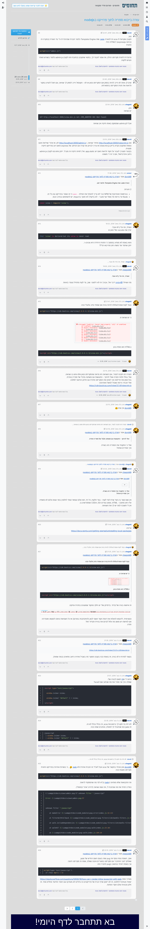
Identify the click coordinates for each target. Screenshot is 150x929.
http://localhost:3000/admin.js (72, 143)
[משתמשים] (147, 17)
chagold (128, 104)
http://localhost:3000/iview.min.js (113, 143)
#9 (39, 79)
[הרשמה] (3, 7)
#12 (39, 173)
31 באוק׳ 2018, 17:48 (115, 173)
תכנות (134, 25)
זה (122, 679)
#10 (39, 104)
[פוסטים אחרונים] (147, 12)
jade (75, 767)
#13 (39, 224)
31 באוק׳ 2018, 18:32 (113, 224)
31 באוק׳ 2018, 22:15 (113, 404)
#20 (39, 524)
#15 (39, 301)
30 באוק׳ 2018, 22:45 (110, 79)
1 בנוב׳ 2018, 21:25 (114, 552)
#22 (39, 640)
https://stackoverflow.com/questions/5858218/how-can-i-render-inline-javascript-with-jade (81, 879)
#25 (39, 763)
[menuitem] (3, 3)
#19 (39, 469)
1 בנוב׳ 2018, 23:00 (114, 763)
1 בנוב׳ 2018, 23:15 (111, 850)
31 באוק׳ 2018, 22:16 (113, 429)
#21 (39, 552)
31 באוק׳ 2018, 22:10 (110, 371)
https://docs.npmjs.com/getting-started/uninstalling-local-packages (101, 531)
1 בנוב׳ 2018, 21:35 (111, 640)
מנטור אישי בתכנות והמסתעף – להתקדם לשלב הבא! (110, 66)
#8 (39, 33)
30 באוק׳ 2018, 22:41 (110, 33)
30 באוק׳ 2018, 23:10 (110, 139)
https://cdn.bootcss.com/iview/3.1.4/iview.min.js (110, 385)
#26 (39, 850)
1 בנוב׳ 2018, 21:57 (114, 676)
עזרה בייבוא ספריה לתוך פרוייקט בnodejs (102, 176)
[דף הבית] (147, 3)
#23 (39, 676)
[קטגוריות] (147, 7)
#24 (39, 721)
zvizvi (129, 173)
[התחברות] (3, 3)
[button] (147, 926)
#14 (39, 266)
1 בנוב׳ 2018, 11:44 (114, 524)
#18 (39, 429)
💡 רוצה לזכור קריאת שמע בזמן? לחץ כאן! (30, 5)
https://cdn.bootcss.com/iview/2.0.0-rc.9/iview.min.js (109, 650)
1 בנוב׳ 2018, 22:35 (111, 721)
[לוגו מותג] (129, 5)
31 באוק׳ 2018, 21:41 (113, 301)
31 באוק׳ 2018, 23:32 (110, 469)
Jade (102, 39)
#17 (39, 404)
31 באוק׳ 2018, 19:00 (110, 266)
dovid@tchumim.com (45, 66)
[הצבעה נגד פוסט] (40, 70)
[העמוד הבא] (67, 908)
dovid (129, 33)
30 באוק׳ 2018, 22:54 (113, 104)
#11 (39, 139)
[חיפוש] (147, 21)
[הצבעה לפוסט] (48, 70)
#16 (39, 371)
